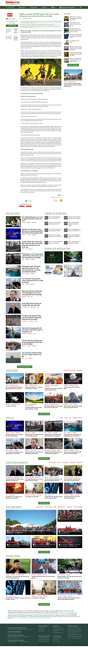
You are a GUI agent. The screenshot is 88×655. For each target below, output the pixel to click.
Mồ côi (7, 415)
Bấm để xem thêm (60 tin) (24, 366)
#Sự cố (34, 333)
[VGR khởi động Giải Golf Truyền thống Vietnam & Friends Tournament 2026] (34, 397)
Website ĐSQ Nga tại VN (44, 641)
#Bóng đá (72, 477)
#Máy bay (64, 542)
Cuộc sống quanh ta (17, 462)
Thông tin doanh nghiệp (67, 7)
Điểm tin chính (11, 12)
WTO (7, 648)
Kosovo (7, 368)
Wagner (7, 649)
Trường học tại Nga (57, 627)
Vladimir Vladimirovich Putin (74, 627)
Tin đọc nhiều (13, 556)
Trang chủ (10, 11)
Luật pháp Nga (42, 627)
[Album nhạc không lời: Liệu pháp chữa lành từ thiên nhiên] (73, 256)
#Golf (65, 81)
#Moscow (69, 507)
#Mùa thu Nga (61, 507)
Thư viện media (14, 507)
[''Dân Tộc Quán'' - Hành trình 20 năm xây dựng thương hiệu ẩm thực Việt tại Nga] (73, 270)
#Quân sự (27, 259)
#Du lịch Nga (39, 507)
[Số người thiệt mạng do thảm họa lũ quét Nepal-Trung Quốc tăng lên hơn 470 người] (13, 320)
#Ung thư (11, 596)
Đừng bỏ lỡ (65, 11)
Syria (7, 554)
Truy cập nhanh (57, 636)
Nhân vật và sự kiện (73, 626)
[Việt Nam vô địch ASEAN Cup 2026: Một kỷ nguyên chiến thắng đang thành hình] (66, 48)
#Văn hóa (47, 404)
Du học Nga (56, 626)
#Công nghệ (52, 462)
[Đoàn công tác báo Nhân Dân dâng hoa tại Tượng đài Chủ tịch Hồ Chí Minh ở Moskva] (73, 397)
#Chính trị (24, 296)
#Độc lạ (59, 462)
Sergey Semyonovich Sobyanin (74, 638)
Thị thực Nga (41, 629)
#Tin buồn (79, 370)
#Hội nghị (34, 234)
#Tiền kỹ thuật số (77, 417)
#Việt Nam (24, 333)
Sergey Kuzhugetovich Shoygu (74, 634)
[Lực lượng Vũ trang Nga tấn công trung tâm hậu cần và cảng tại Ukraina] (13, 283)
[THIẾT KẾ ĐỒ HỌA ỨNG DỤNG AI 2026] (54, 257)
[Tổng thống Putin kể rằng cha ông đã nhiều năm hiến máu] (13, 308)
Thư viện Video (56, 641)
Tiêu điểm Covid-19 (49, 11)
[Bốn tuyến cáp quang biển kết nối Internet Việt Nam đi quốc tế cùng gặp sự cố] (13, 332)
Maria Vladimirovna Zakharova (74, 636)
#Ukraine (32, 259)
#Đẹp (55, 507)
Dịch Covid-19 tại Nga (31, 12)
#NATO (66, 417)
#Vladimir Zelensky (20, 574)
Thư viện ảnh (56, 639)
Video (45, 7)
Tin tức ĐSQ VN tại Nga (44, 637)
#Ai (14, 596)
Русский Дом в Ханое (58, 632)
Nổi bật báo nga (66, 12)
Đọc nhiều (34, 7)
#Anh (7, 596)
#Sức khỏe (10, 13)
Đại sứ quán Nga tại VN (44, 639)
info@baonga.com (14, 638)
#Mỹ (31, 296)
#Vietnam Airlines (54, 385)
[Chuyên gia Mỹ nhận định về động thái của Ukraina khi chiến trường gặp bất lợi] (66, 54)
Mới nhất (22, 7)
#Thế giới (29, 234)
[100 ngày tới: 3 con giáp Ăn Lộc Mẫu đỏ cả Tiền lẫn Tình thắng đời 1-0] (15, 488)
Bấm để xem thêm (73, 65)
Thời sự (46, 12)
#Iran (23, 358)
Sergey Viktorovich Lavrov (73, 632)
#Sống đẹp (73, 462)
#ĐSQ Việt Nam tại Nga (69, 370)
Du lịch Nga (41, 631)
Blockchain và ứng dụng (31, 11)
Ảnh (54, 7)
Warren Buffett (9, 646)
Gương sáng (8, 208)
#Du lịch (46, 477)
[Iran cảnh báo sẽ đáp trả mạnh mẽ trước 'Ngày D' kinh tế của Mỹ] (13, 357)
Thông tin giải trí (9, 622)
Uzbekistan (8, 607)
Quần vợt (8, 505)
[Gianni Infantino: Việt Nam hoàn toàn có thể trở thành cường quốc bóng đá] (73, 470)
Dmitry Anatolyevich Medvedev (74, 629)
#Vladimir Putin (25, 307)
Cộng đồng (12, 370)
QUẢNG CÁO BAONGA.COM (57, 248)
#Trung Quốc (25, 321)
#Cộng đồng (47, 386)
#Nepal (36, 321)
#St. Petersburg (77, 507)
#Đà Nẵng (57, 477)
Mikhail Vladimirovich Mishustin (74, 631)
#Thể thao (47, 385)
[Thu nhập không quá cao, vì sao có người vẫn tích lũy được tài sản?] (13, 221)
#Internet (29, 333)
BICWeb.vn (25, 641)
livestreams (8, 369)
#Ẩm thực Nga (48, 507)
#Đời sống (28, 222)
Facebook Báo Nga (57, 637)
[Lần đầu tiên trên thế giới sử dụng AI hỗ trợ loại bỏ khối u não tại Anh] (66, 36)
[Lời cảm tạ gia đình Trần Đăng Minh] (73, 378)
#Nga (23, 259)
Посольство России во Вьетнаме (58, 630)
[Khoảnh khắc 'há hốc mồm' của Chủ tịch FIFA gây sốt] (66, 24)
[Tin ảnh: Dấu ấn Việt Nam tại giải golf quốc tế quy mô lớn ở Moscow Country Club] (73, 74)
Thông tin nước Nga (55, 213)
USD (7, 606)
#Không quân (69, 542)
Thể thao (8, 606)
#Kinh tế (24, 234)
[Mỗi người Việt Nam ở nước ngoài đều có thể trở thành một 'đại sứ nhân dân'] (54, 397)
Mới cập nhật (13, 213)
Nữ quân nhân (9, 461)
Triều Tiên (8, 608)
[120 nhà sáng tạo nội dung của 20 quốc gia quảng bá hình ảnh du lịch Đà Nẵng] (13, 345)
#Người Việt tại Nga (72, 81)
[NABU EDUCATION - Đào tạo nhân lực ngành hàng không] (54, 269)
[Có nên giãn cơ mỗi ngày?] (66, 42)
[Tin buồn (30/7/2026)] (15, 397)
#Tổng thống (33, 307)
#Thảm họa (31, 321)
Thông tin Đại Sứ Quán (44, 636)
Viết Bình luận (12, 25)
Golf (7, 210)
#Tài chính (34, 222)
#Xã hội (23, 222)
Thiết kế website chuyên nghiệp (16, 640)
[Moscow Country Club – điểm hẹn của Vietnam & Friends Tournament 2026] (34, 378)
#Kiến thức (28, 206)
